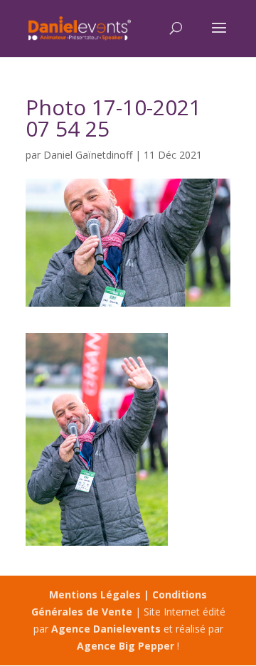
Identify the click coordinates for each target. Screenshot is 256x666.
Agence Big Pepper (125, 645)
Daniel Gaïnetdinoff (87, 155)
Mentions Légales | (100, 594)
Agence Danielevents (106, 628)
